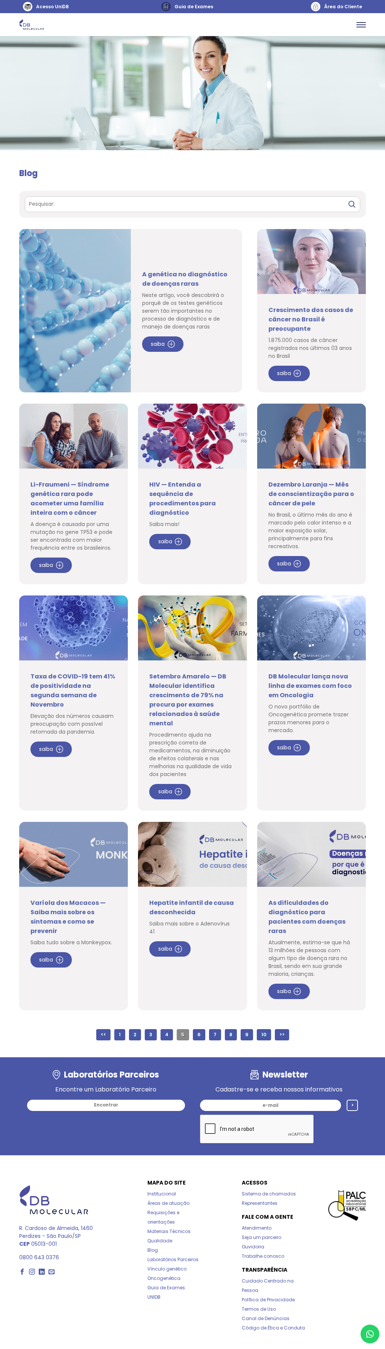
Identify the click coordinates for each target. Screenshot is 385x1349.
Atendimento (256, 1228)
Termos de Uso (259, 1309)
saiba (158, 344)
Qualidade (159, 1240)
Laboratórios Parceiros (173, 1259)
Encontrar (106, 1105)
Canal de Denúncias (266, 1318)
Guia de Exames (166, 1287)
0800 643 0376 (39, 1257)
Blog (152, 1250)
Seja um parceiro (261, 1237)
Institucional (161, 1194)
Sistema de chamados (269, 1194)
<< (103, 1034)
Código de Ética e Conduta (273, 1328)
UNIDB (154, 1297)
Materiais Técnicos (169, 1231)
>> (282, 1034)
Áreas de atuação (168, 1203)
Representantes (259, 1203)
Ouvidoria (253, 1246)
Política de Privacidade (268, 1299)
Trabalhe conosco (263, 1256)
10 (264, 1034)
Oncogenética (163, 1278)
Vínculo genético (166, 1269)
